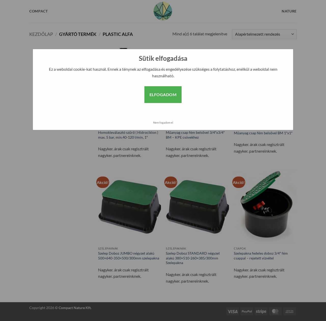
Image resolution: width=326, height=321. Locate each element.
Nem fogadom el (163, 122)
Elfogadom (163, 94)
